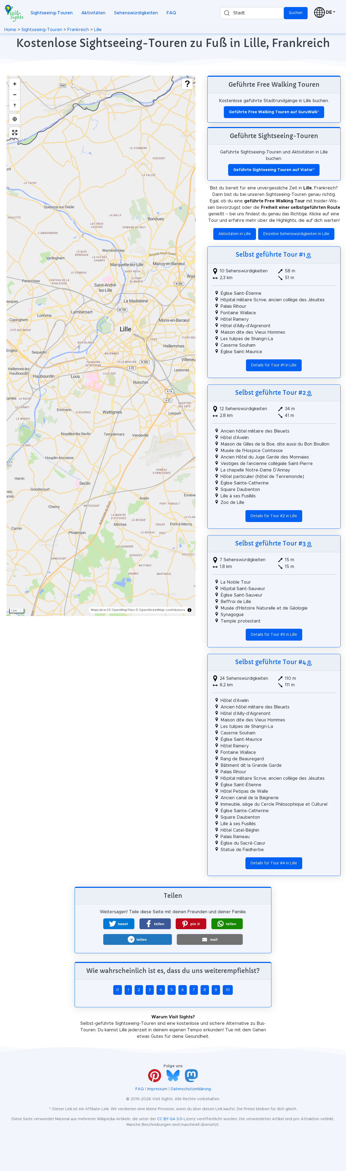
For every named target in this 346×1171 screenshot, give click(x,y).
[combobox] (252, 13)
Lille (98, 30)
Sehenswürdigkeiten (136, 13)
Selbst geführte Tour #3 (270, 543)
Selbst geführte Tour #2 (270, 392)
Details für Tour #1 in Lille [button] (274, 365)
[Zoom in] (14, 83)
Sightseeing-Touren (52, 13)
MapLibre (98, 609)
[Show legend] (187, 83)
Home (10, 30)
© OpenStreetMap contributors (160, 609)
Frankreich (78, 30)
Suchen (295, 13)
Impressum (157, 1089)
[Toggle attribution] (189, 610)
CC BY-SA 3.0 (169, 1119)
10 (228, 990)
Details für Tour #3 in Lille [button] (274, 635)
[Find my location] (14, 118)
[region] (100, 346)
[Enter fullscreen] (14, 132)
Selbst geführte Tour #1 (270, 254)
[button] (118, 923)
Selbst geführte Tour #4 (270, 662)
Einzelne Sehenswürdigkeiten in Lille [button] (296, 234)
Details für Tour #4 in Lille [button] (274, 863)
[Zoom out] (14, 94)
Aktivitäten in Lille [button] (234, 234)
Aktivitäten (93, 13)
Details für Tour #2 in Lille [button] (274, 516)
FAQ (171, 13)
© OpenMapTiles (121, 609)
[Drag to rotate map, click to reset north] (14, 105)
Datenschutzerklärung (191, 1089)
